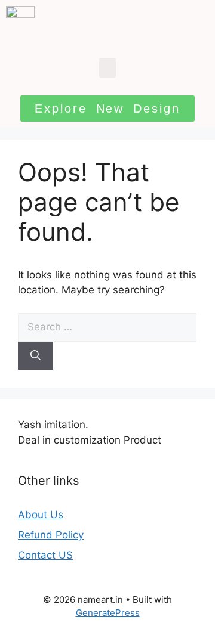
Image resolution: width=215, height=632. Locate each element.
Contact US (45, 555)
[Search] (35, 356)
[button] (107, 68)
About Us (40, 515)
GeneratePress (108, 612)
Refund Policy (51, 535)
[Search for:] (107, 327)
